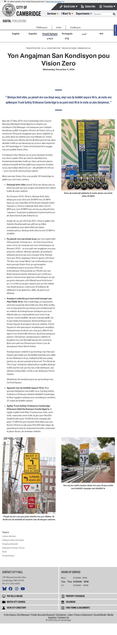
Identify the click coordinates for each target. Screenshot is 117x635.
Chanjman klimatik (10, 544)
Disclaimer (61, 614)
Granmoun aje (84, 48)
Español (33, 33)
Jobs (70, 614)
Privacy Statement (83, 614)
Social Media (100, 614)
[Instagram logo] (17, 589)
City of (21, 7)
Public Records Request (43, 614)
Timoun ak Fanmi (68, 48)
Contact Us (63, 617)
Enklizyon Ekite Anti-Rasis (13, 540)
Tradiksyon (75, 27)
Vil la (43, 48)
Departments (83, 14)
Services (51, 14)
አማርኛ (50, 38)
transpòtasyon (33, 48)
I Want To (66, 14)
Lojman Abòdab (9, 536)
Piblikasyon (41, 27)
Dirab (4, 552)
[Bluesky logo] (5, 589)
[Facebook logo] (11, 589)
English (15, 33)
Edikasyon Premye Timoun (13, 548)
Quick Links (69, 6)
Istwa (58, 27)
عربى (84, 33)
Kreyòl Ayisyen (50, 33)
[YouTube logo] (23, 589)
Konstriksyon (53, 48)
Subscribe (90, 6)
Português (67, 33)
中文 (67, 38)
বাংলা (101, 33)
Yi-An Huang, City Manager (17, 614)
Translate (108, 6)
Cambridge (28, 14)
